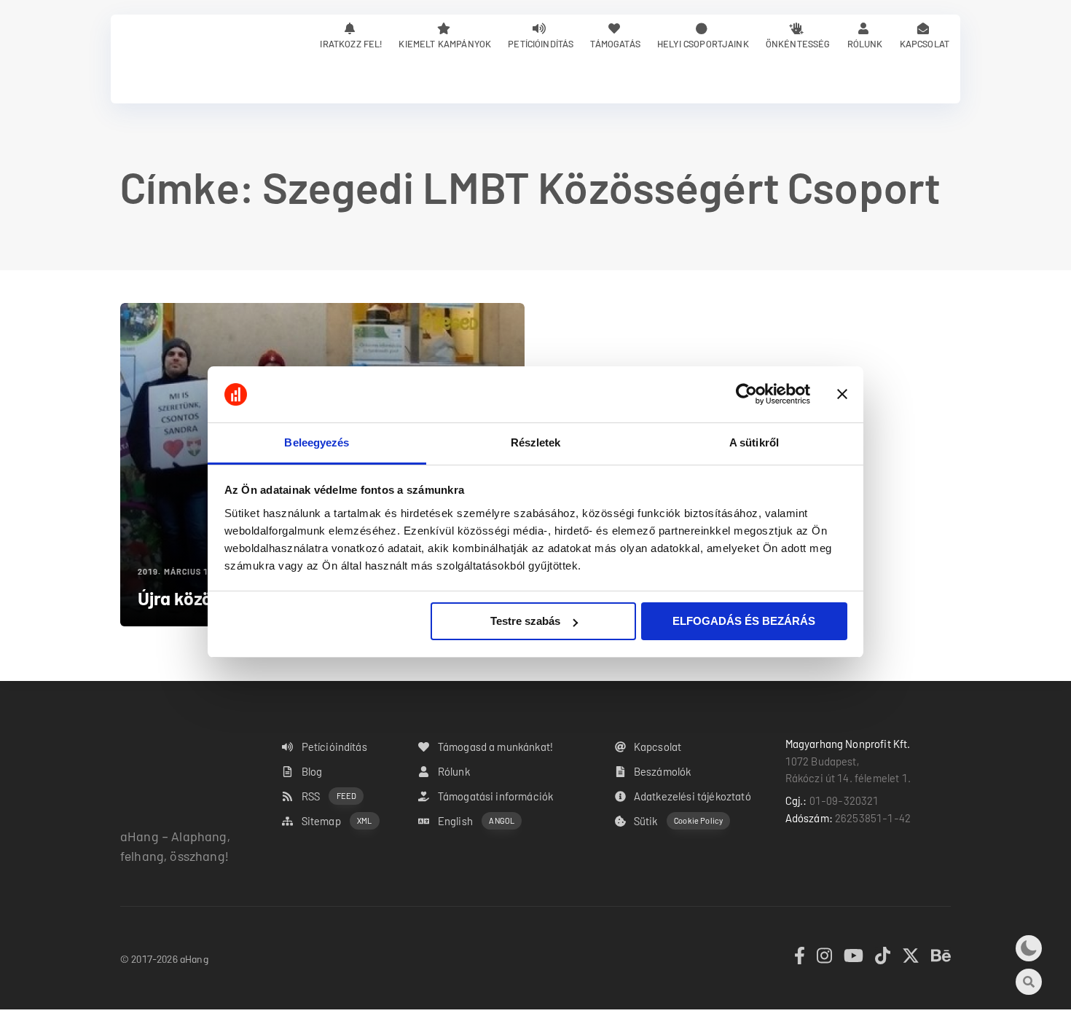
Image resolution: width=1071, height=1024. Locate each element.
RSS (329, 796)
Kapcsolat (924, 44)
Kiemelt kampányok (445, 44)
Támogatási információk (496, 796)
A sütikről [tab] (754, 442)
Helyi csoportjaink (703, 44)
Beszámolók (662, 771)
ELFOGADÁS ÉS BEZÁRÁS (743, 621)
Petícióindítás (540, 44)
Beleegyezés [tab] (316, 442)
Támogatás (615, 44)
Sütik (678, 820)
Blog (312, 771)
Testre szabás (525, 621)
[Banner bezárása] (842, 395)
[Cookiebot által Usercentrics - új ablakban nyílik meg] (746, 395)
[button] (1029, 948)
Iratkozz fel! (351, 44)
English (476, 820)
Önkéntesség (798, 44)
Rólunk (865, 44)
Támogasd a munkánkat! (495, 746)
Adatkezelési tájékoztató (692, 796)
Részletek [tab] (536, 442)
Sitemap (337, 820)
